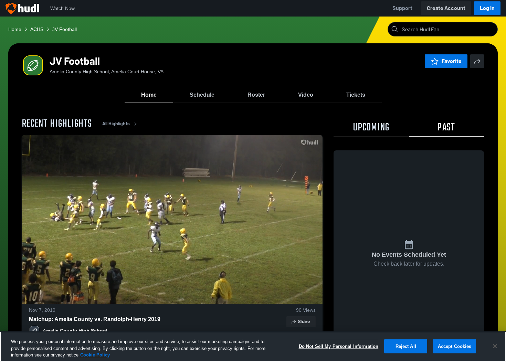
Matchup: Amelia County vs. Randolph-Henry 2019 (94, 319)
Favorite (452, 61)
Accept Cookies (455, 346)
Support (402, 8)
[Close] (495, 346)
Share (304, 322)
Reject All (406, 346)
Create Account (446, 8)
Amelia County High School (75, 330)
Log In (487, 8)
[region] (253, 346)
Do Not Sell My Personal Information (339, 346)
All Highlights (116, 124)
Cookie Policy (95, 355)
